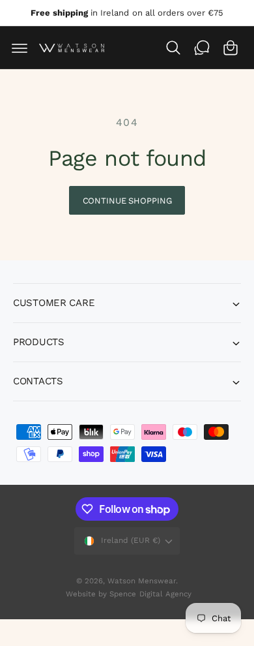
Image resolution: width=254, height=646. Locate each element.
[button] (19, 47)
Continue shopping (127, 201)
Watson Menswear (141, 580)
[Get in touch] (202, 47)
